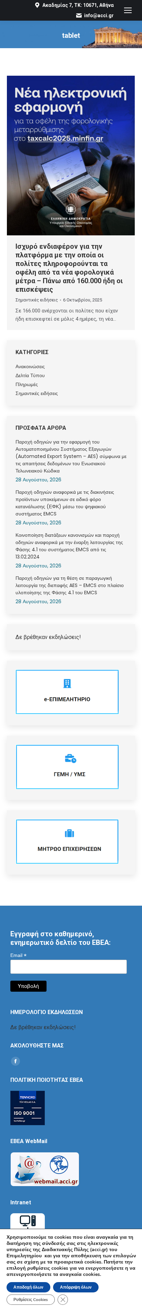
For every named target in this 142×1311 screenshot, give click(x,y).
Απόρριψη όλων (76, 1287)
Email (18, 955)
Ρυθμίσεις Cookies (30, 1299)
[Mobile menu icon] (128, 10)
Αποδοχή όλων (28, 1287)
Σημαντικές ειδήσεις (37, 299)
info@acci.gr (99, 15)
